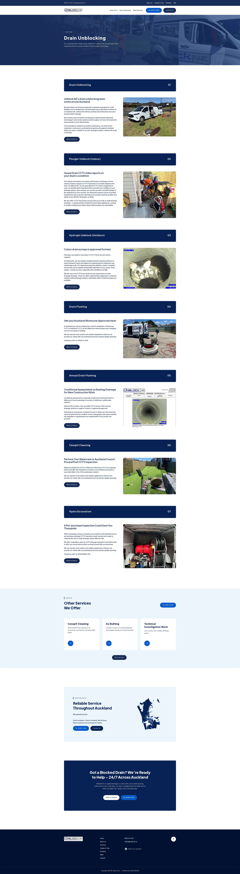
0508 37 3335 (155, 10)
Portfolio (168, 3)
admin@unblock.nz (79, 3)
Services (103, 845)
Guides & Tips (159, 3)
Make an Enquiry (72, 139)
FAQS (101, 855)
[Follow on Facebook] (132, 849)
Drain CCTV (113, 10)
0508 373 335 (68, 3)
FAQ (175, 3)
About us (149, 3)
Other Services (137, 10)
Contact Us (169, 10)
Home (102, 838)
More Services (119, 657)
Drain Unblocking (125, 10)
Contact (102, 858)
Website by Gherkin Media (131, 870)
